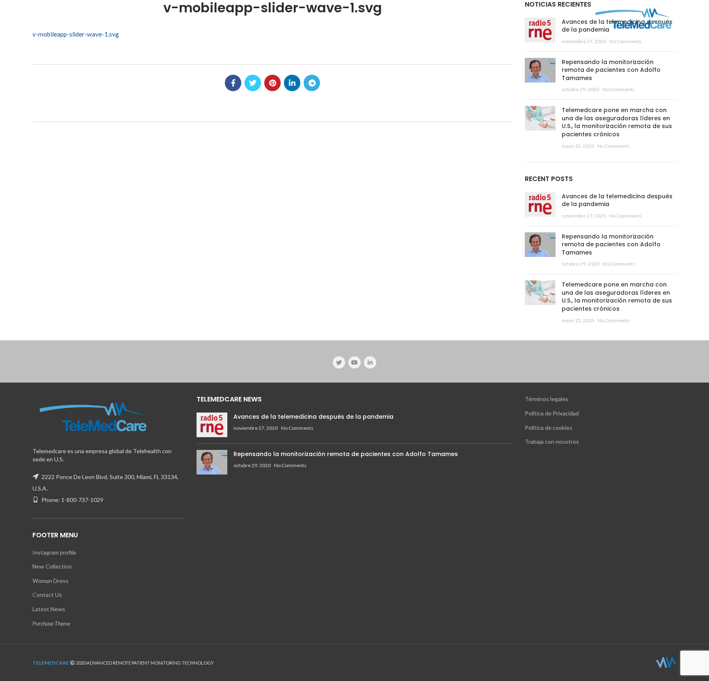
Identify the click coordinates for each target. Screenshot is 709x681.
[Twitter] (253, 83)
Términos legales (546, 398)
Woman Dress (50, 580)
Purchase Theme (51, 623)
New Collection (52, 566)
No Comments (625, 41)
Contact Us (47, 594)
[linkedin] (292, 83)
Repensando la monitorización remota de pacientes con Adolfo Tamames (611, 70)
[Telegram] (312, 83)
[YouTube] (354, 362)
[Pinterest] (272, 83)
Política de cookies (548, 427)
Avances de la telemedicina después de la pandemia (617, 200)
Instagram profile (54, 552)
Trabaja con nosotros (552, 441)
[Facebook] (233, 83)
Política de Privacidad (552, 413)
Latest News (48, 608)
